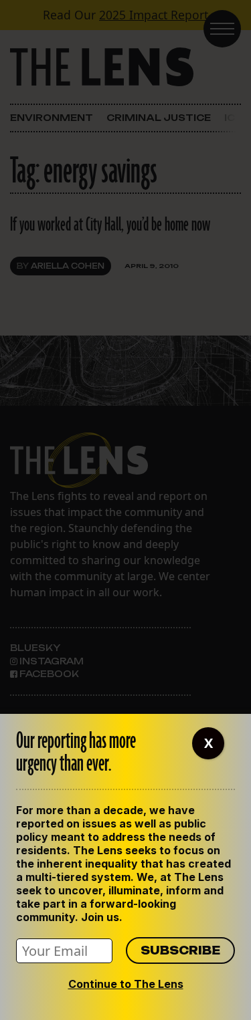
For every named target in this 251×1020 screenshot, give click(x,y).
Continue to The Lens (125, 984)
